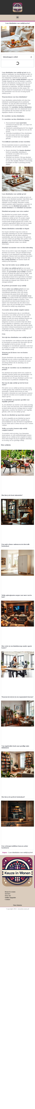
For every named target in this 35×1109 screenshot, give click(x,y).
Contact (7, 899)
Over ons (8, 895)
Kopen (4, 852)
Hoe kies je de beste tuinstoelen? (12, 495)
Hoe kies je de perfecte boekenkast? (13, 797)
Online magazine (10, 897)
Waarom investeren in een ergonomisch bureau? (17, 697)
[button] (17, 17)
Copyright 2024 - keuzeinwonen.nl (17, 909)
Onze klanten (17, 905)
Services (7, 894)
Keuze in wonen (10, 892)
